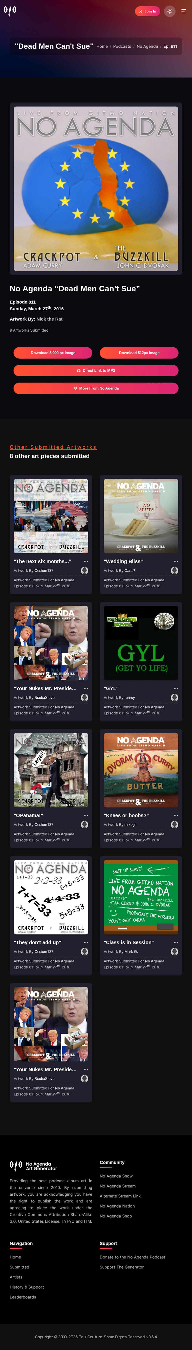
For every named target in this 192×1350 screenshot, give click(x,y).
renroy (129, 697)
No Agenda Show (116, 1175)
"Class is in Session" (129, 942)
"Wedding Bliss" (123, 561)
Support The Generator (122, 1266)
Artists (16, 1276)
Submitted (19, 1266)
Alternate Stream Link (120, 1195)
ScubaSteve (44, 697)
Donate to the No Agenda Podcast (132, 1256)
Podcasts (122, 46)
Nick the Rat (49, 319)
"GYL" (111, 688)
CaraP (129, 570)
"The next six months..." (42, 561)
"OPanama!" (28, 815)
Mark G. (131, 951)
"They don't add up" (37, 942)
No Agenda (147, 46)
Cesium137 (43, 570)
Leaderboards (23, 1296)
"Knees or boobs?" (126, 815)
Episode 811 (42, 586)
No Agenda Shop (116, 1215)
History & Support (27, 1286)
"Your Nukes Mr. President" (46, 688)
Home (102, 46)
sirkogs (130, 824)
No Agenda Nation (117, 1205)
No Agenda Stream (118, 1185)
